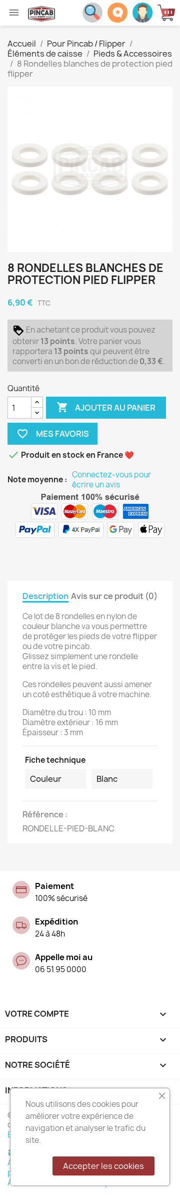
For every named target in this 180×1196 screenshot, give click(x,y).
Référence (43, 814)
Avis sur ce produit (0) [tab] (114, 596)
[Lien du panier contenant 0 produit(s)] (169, 13)
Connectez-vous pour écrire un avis (111, 480)
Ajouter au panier (106, 407)
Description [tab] (45, 596)
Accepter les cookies (103, 1165)
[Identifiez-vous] (142, 11)
